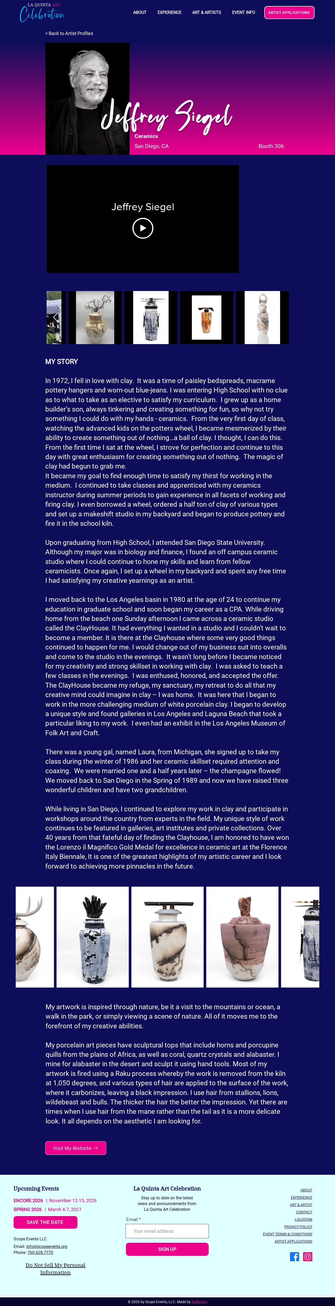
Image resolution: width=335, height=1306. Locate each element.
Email (132, 1219)
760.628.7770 (40, 1252)
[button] (243, 12)
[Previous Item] (56, 317)
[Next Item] (310, 937)
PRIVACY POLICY (298, 1227)
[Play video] (142, 228)
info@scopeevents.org (46, 1246)
